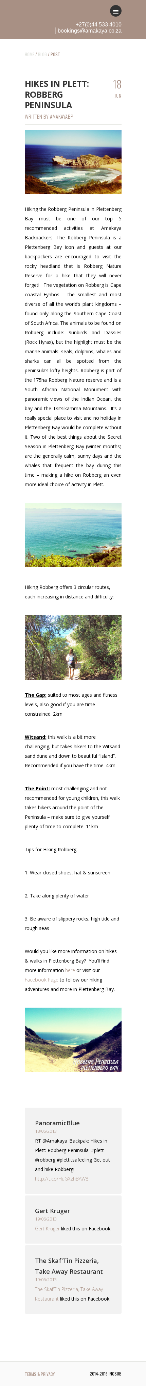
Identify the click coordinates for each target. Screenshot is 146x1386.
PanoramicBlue (57, 1123)
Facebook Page (41, 979)
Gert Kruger (52, 1211)
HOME (29, 54)
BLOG (42, 54)
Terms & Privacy (40, 1374)
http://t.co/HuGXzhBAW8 (61, 1178)
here (70, 970)
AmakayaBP (61, 116)
